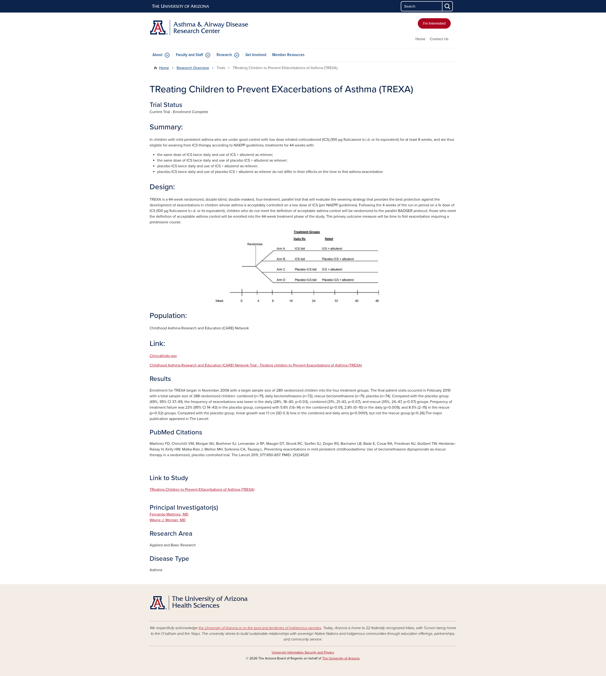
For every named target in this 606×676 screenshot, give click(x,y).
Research (224, 55)
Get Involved (255, 55)
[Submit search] (447, 6)
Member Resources (288, 55)
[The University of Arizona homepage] (181, 6)
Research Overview (193, 68)
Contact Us (439, 39)
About (157, 55)
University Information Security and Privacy (303, 652)
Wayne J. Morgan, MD (168, 520)
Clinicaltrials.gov (163, 355)
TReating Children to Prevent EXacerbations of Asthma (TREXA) (202, 489)
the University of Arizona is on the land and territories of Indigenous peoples (260, 628)
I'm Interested (434, 23)
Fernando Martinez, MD (169, 514)
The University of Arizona (340, 658)
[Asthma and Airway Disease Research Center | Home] (199, 27)
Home (420, 39)
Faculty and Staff (189, 55)
